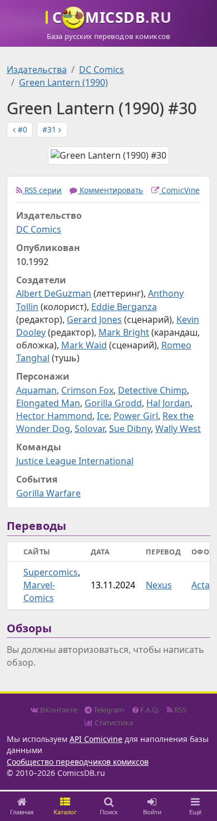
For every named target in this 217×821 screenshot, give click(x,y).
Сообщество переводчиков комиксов (78, 761)
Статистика (113, 722)
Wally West (178, 428)
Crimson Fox (87, 390)
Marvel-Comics (39, 591)
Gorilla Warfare (48, 493)
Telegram (108, 710)
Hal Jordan (168, 403)
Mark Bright (123, 332)
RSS (179, 710)
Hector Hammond (54, 416)
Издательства (37, 69)
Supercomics (50, 572)
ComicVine (179, 190)
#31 (50, 129)
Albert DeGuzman (53, 293)
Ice (103, 416)
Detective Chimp (152, 390)
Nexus (159, 585)
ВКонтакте (57, 710)
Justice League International (75, 461)
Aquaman (36, 390)
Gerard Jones (94, 319)
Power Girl (136, 416)
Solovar (90, 428)
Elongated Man (48, 403)
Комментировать (110, 190)
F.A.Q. (149, 710)
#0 (21, 129)
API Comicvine (96, 739)
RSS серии (42, 190)
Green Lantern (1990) (63, 82)
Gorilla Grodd (113, 403)
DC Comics (101, 69)
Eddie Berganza (124, 307)
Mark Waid (84, 345)
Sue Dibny (130, 428)
